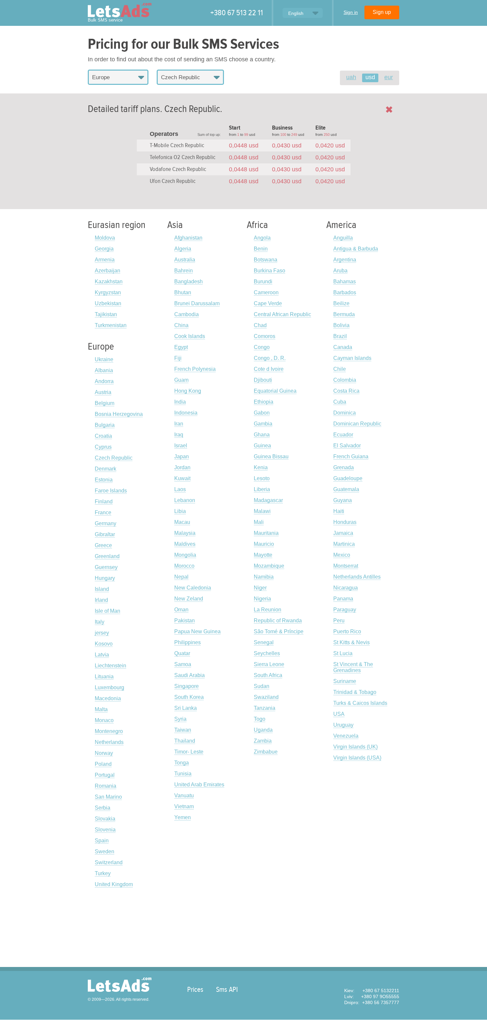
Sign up (382, 12)
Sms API (227, 989)
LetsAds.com (119, 985)
